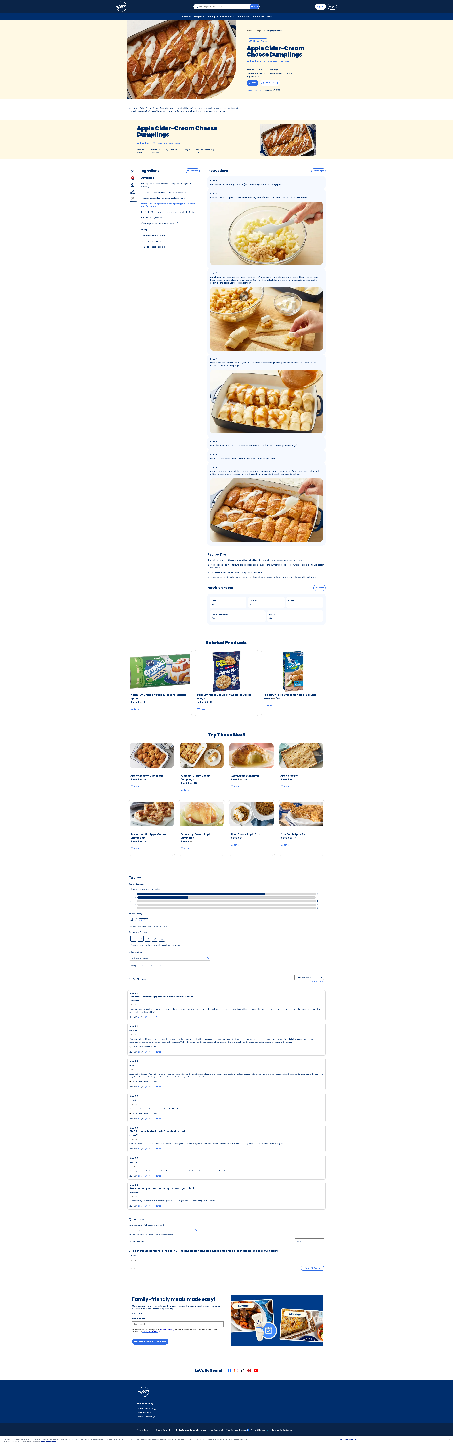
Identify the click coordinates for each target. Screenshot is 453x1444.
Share (132, 193)
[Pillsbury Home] (121, 6)
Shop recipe (192, 171)
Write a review (272, 61)
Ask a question (284, 61)
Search (254, 6)
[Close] (449, 1439)
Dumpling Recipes (274, 30)
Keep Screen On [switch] (132, 201)
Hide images (318, 171)
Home (249, 30)
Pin (132, 180)
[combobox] (223, 6)
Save (254, 82)
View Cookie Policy (48, 1441)
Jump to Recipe (272, 82)
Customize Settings (348, 1440)
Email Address (139, 1318)
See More (319, 587)
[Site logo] (143, 1392)
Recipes (258, 30)
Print (133, 187)
